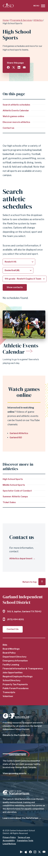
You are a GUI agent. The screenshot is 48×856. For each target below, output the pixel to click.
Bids (5, 645)
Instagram (35, 852)
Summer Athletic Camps (15, 496)
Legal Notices (9, 844)
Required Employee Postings (18, 676)
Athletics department (20, 558)
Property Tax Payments (15, 684)
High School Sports (13, 479)
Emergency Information (15, 660)
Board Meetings (11, 649)
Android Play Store (21, 852)
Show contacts (15, 287)
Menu (36, 6)
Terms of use (24, 837)
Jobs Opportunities (13, 672)
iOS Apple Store (26, 852)
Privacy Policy (9, 837)
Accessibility (9, 840)
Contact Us (13, 629)
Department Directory (14, 656)
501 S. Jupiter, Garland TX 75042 (24, 611)
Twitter (39, 852)
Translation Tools (25, 840)
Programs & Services (21, 20)
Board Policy (9, 653)
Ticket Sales (9, 502)
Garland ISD (16, 437)
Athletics (38, 20)
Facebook (30, 852)
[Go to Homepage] (8, 6)
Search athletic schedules (16, 104)
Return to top (30, 582)
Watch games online (13, 116)
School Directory (11, 680)
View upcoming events (14, 773)
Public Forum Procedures (16, 688)
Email (24, 67)
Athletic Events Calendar (16, 110)
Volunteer (8, 696)
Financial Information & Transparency (23, 668)
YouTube (44, 851)
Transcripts (9, 692)
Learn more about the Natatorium (20, 818)
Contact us (8, 128)
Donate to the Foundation (16, 735)
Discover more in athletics (16, 122)
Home (6, 20)
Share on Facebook (8, 67)
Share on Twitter (13, 67)
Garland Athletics (19, 433)
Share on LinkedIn (19, 67)
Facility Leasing (11, 664)
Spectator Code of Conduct (17, 491)
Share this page (15, 63)
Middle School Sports (14, 485)
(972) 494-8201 (15, 619)
